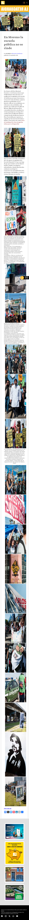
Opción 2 (25, 280)
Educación (14, 53)
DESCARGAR (7, 808)
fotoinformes (19, 53)
